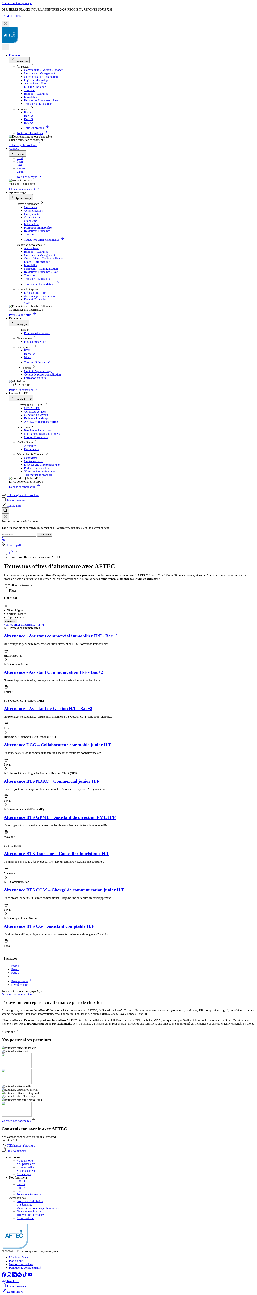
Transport (29, 234)
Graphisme (30, 220)
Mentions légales (19, 1257)
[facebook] (4, 1276)
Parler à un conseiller (36, 468)
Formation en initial (35, 377)
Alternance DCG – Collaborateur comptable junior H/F (58, 744)
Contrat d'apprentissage (38, 371)
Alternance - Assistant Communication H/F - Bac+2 (53, 672)
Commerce (30, 207)
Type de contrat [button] (16, 617)
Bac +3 (28, 119)
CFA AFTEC (32, 408)
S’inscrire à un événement (39, 471)
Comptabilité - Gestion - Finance (43, 69)
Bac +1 (28, 112)
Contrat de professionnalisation (42, 374)
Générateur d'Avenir (36, 415)
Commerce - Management (39, 73)
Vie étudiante (24, 1204)
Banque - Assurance (36, 93)
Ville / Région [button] (15, 610)
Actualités (30, 445)
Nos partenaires (26, 1164)
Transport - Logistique (37, 278)
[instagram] (9, 1276)
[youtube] (30, 1276)
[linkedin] (14, 1276)
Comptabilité (31, 214)
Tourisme (29, 90)
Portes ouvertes (16, 500)
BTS (27, 350)
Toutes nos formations (30, 1194)
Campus (14, 148)
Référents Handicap (36, 418)
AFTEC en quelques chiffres (41, 421)
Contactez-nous (33, 461)
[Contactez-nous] (4, 540)
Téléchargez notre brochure (23, 495)
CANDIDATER (11, 15)
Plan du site (16, 1260)
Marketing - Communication (41, 268)
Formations (15, 55)
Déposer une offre (35, 292)
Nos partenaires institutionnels (42, 433)
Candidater (30, 457)
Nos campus (24, 1174)
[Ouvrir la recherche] (5, 510)
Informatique (31, 224)
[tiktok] (25, 1276)
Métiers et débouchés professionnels (38, 1208)
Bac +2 (28, 115)
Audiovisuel (31, 248)
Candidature (14, 505)
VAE (27, 302)
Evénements (31, 449)
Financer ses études (35, 341)
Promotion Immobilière (38, 227)
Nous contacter (25, 1218)
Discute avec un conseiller (17, 994)
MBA (27, 357)
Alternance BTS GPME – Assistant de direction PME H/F (60, 817)
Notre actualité (25, 1167)
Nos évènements (16, 1150)
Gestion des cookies (21, 1264)
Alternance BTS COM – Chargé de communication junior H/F (64, 889)
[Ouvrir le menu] (5, 47)
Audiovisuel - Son (35, 83)
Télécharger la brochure (38, 474)
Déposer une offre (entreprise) (42, 464)
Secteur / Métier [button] (16, 613)
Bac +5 (28, 122)
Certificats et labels (35, 411)
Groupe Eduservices (36, 437)
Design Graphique (35, 86)
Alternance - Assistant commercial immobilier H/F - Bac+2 (61, 635)
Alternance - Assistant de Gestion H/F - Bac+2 (48, 708)
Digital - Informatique (37, 80)
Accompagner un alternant (40, 296)
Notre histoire (25, 1160)
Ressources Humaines (37, 231)
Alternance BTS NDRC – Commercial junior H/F (51, 781)
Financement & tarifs (29, 1211)
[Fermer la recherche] (5, 517)
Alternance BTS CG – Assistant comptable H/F (49, 926)
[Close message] (5, 24)
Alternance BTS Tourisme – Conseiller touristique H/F (56, 853)
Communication (33, 210)
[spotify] (20, 1276)
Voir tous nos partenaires (16, 1120)
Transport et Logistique (38, 103)
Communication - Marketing (41, 76)
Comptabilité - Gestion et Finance (44, 258)
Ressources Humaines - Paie (41, 100)
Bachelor (29, 353)
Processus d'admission (37, 333)
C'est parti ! (45, 534)
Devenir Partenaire (35, 299)
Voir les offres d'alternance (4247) (24, 624)
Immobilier (30, 97)
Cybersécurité (32, 217)
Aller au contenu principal (17, 3)
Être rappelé (14, 545)
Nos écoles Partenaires (37, 430)
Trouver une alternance (30, 1214)
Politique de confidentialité (25, 1267)
